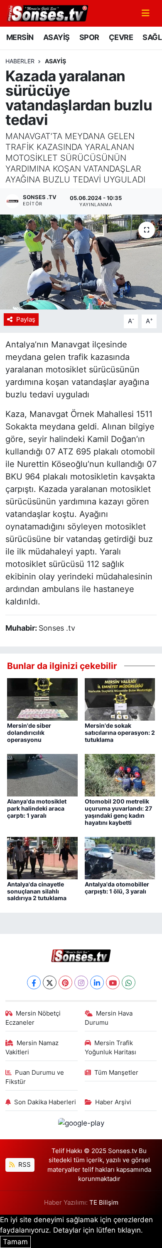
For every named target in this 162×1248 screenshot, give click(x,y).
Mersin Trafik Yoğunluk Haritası (110, 1047)
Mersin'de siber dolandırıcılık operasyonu (29, 732)
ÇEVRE (121, 37)
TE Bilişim (103, 1202)
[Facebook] (34, 982)
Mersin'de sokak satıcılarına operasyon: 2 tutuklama (120, 732)
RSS (24, 1164)
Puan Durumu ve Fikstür (34, 1077)
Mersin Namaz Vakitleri (32, 1047)
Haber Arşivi (113, 1102)
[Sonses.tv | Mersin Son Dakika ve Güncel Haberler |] (46, 12)
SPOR (89, 37)
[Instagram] (81, 982)
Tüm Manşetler (116, 1072)
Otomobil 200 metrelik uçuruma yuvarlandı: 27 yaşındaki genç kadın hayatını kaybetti (118, 812)
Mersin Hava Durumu (109, 1018)
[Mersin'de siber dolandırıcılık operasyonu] (42, 699)
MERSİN (19, 37)
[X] (49, 982)
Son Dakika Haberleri (45, 1102)
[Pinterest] (65, 982)
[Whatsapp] (128, 982)
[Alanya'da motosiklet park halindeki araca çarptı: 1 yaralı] (42, 775)
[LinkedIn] (97, 982)
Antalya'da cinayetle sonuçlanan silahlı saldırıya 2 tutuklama (36, 891)
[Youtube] (113, 982)
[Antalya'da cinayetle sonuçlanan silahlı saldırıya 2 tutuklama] (42, 857)
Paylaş (25, 319)
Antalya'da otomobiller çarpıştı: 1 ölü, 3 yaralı (117, 888)
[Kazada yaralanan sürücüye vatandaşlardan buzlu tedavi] (81, 262)
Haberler (19, 61)
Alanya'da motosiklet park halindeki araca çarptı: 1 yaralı (36, 808)
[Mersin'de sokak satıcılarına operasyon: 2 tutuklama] (120, 699)
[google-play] (81, 1125)
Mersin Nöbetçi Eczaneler (33, 1018)
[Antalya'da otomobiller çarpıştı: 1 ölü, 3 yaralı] (120, 857)
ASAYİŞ (56, 37)
